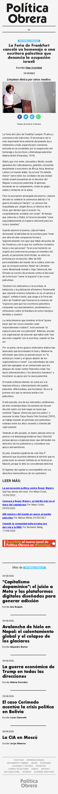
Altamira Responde (44, 772)
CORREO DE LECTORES (18, 769)
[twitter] (25, 117)
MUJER (34, 763)
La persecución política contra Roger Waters (28, 488)
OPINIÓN (26, 772)
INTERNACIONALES (29, 41)
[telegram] (32, 117)
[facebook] (19, 117)
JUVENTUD (41, 766)
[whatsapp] (38, 117)
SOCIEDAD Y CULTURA (22, 766)
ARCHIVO (45, 769)
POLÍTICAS (19, 760)
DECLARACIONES (11, 772)
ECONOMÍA (45, 763)
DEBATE (34, 769)
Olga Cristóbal (33, 67)
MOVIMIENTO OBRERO (18, 763)
